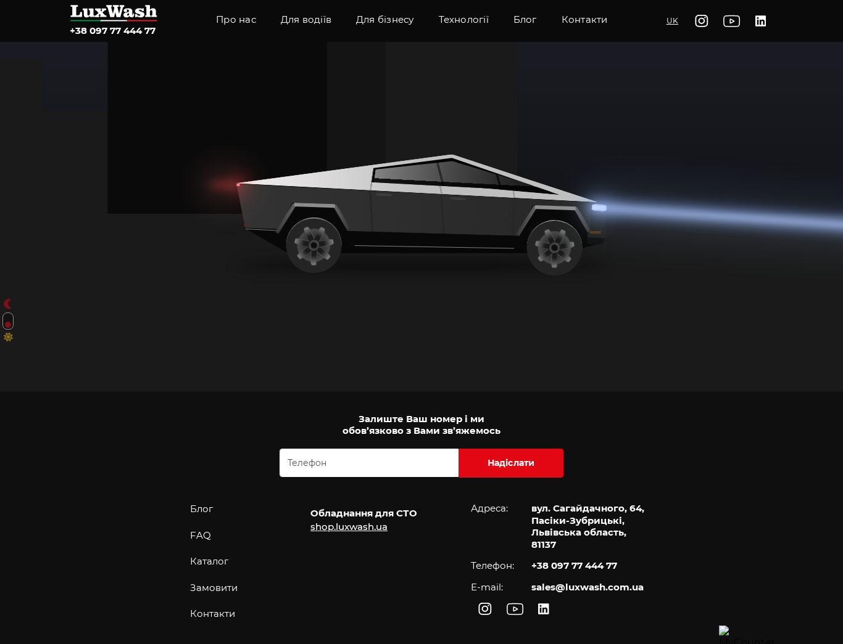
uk (672, 20)
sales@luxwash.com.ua (587, 587)
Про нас (236, 19)
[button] (464, 21)
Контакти (585, 19)
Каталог (209, 561)
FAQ (200, 535)
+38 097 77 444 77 (113, 30)
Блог (201, 509)
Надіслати (511, 462)
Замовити (214, 587)
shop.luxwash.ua (349, 526)
